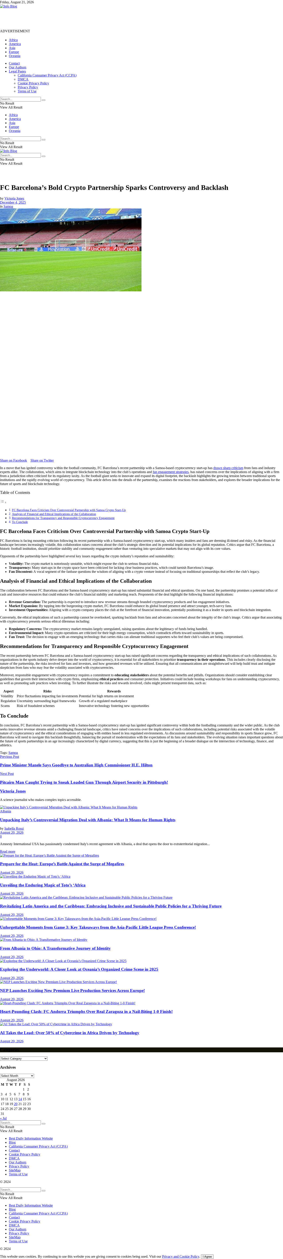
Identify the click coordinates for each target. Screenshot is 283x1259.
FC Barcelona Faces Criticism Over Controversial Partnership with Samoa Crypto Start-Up (69, 510)
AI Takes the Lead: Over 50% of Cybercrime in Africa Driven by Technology (69, 1032)
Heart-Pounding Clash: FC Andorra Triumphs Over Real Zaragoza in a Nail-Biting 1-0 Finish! (86, 1011)
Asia (12, 48)
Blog (12, 1142)
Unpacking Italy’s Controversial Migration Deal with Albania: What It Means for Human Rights (87, 820)
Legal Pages (17, 71)
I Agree (207, 1256)
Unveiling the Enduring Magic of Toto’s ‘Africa (43, 885)
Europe (14, 52)
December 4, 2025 (13, 202)
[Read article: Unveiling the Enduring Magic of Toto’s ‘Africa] (141, 877)
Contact (14, 63)
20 (15, 1104)
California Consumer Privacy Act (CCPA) (47, 75)
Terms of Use (27, 91)
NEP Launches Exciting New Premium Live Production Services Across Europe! (72, 990)
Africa (13, 40)
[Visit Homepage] (8, 6)
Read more (7, 851)
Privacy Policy (28, 87)
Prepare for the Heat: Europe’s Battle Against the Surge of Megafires (62, 864)
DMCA (23, 79)
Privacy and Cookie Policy (180, 1256)
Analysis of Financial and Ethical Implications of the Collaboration (54, 514)
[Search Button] (43, 100)
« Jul (3, 1118)
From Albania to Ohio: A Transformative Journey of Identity (55, 948)
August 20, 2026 (11, 832)
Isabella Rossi (14, 828)
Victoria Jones (14, 198)
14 (20, 1099)
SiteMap (15, 1170)
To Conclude (20, 522)
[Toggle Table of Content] (3, 502)
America (15, 44)
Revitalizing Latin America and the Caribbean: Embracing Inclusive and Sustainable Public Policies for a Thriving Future (111, 906)
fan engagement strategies (171, 472)
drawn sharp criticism (228, 468)
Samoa (8, 206)
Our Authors (17, 67)
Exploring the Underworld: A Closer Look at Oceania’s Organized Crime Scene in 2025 (79, 969)
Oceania (14, 56)
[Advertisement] (80, 18)
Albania (5, 811)
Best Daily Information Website (31, 1138)
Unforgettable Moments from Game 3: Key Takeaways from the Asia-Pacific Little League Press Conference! (98, 927)
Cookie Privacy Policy (33, 83)
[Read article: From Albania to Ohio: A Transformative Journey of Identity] (141, 940)
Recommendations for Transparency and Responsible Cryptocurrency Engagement (63, 518)
